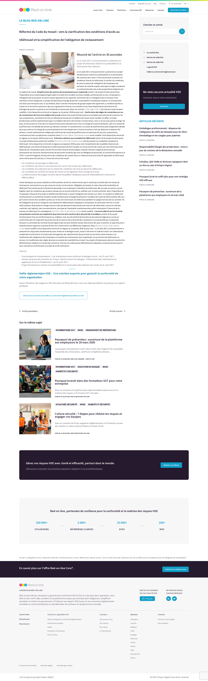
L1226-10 (97, 109)
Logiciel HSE (152, 67)
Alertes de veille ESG (155, 57)
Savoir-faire (97, 10)
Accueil (22, 558)
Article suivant (116, 311)
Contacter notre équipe (166, 619)
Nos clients (104, 627)
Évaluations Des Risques (56, 631)
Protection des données (28, 665)
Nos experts (104, 623)
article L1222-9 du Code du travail (69, 141)
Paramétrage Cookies (64, 665)
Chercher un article (152, 24)
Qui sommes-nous (106, 619)
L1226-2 (87, 109)
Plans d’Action (52, 635)
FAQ (155, 4)
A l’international (105, 631)
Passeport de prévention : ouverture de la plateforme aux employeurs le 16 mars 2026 (161, 193)
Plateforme (121, 10)
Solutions (110, 10)
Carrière (132, 4)
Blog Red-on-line (144, 4)
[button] (201, 674)
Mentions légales (47, 665)
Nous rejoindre (163, 623)
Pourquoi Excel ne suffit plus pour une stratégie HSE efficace (163, 178)
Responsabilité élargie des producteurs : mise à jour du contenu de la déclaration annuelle (163, 148)
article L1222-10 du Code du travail (67, 211)
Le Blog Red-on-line (33, 558)
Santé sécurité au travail (68, 558)
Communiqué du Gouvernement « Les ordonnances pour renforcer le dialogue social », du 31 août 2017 (68, 256)
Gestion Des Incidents (55, 623)
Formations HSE (136, 10)
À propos (161, 10)
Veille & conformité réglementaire (161, 72)
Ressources (150, 10)
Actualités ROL (153, 52)
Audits (49, 627)
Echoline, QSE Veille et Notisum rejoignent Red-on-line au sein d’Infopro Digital (163, 163)
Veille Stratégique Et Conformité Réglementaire (64, 619)
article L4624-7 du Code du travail (75, 135)
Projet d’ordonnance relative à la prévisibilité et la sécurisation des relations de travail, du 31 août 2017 (68, 265)
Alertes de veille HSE (155, 62)
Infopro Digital (47, 677)
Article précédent (30, 311)
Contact (162, 4)
